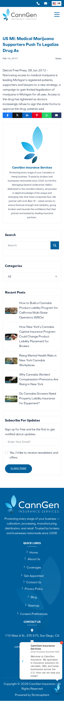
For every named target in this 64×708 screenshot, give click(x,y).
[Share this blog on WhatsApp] (47, 115)
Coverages (34, 567)
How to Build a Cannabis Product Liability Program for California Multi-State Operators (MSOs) (38, 310)
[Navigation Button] (56, 14)
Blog (34, 597)
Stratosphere (40, 695)
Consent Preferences (33, 614)
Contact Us (33, 582)
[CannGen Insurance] (32, 504)
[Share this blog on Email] (56, 115)
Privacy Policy (34, 589)
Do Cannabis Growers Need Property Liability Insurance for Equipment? (37, 398)
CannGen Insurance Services (32, 167)
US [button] (58, 3)
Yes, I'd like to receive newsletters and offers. (34, 455)
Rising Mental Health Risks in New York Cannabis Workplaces (38, 360)
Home (34, 552)
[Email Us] (45, 3)
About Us (34, 559)
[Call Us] (38, 3)
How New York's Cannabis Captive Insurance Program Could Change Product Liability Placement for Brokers (37, 336)
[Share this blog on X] (17, 115)
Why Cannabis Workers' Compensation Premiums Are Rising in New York (38, 379)
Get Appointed (34, 576)
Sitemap (33, 605)
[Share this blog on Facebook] (7, 115)
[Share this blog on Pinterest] (37, 115)
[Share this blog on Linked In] (27, 115)
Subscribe (18, 468)
